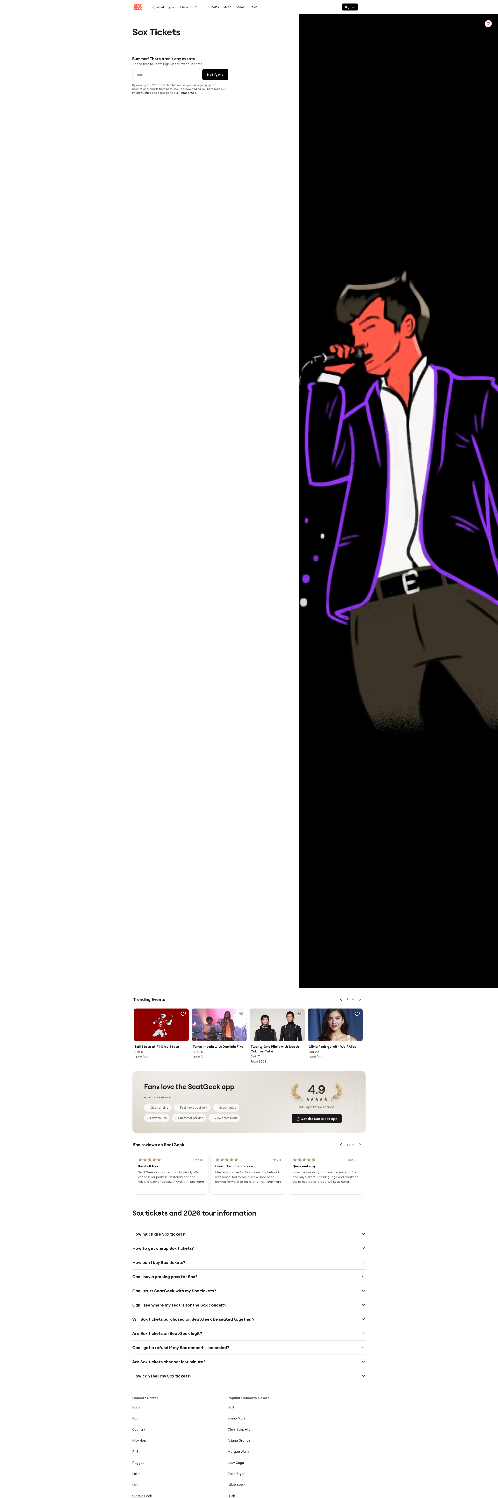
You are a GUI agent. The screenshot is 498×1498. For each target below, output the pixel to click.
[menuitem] (214, 7)
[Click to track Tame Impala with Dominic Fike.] (241, 1014)
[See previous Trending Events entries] (341, 999)
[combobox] (176, 7)
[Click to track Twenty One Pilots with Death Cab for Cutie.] (299, 1014)
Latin (136, 1474)
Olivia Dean (236, 1485)
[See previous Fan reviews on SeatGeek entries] (341, 1144)
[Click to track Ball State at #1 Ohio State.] (183, 1014)
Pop (135, 1418)
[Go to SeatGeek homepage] (138, 7)
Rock (136, 1407)
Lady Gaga (236, 1462)
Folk (135, 1485)
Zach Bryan (236, 1474)
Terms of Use (187, 92)
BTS (231, 1407)
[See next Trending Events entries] (360, 999)
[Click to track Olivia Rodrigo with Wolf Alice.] (357, 1014)
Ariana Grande (239, 1440)
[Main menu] (363, 7)
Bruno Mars (237, 1418)
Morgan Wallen (240, 1451)
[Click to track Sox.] (488, 23)
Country (138, 1429)
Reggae (138, 1462)
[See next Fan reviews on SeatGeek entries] (360, 1144)
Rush (231, 1496)
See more (197, 1181)
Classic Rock (142, 1496)
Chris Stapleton (240, 1429)
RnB (135, 1451)
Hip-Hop (139, 1440)
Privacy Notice (141, 92)
